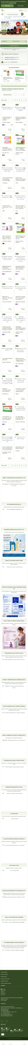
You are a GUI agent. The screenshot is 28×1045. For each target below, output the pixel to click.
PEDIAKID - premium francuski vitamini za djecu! (14, 679)
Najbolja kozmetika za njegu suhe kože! (14, 868)
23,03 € (23, 341)
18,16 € (10, 218)
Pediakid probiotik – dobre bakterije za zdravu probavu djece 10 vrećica (20, 268)
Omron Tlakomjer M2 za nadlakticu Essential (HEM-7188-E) (7, 179)
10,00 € (23, 371)
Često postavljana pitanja (6, 983)
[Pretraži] (22, 14)
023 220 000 (14, 62)
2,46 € (10, 130)
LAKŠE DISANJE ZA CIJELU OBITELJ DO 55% (14, 653)
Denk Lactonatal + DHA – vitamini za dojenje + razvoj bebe (6, 237)
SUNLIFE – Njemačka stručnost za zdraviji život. (14, 735)
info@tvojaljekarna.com (8, 1014)
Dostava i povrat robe (5, 978)
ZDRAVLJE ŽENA (15, 41)
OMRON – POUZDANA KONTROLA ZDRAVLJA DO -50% (14, 477)
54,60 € (10, 188)
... (23, 100)
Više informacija (12, 2)
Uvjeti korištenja (4, 972)
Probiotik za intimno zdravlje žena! (14, 560)
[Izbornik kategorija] (2, 14)
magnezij (10, 16)
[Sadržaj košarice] (4, 129)
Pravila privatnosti (4, 974)
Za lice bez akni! (14, 813)
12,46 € (23, 279)
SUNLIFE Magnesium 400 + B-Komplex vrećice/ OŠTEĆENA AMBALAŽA (21, 149)
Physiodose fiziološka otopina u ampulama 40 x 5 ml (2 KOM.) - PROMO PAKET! (7, 149)
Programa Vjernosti (8, 48)
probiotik (8, 18)
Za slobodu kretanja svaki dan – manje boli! (14, 838)
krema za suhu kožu (17, 16)
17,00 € (23, 309)
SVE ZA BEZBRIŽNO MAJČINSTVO (14, 504)
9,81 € (10, 279)
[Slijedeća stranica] (25, 100)
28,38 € (10, 458)
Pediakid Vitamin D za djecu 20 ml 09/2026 (7, 118)
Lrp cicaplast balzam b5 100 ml (7, 359)
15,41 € (10, 248)
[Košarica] (25, 10)
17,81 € (23, 188)
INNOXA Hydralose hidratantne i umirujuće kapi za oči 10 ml (6, 268)
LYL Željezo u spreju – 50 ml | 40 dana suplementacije (21, 390)
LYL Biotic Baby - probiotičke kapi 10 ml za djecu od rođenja (20, 418)
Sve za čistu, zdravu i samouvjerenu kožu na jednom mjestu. (14, 816)
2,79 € (10, 309)
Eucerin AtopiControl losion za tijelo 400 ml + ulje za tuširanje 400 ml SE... (7, 448)
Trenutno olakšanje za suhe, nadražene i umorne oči (14, 588)
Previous (1, 29)
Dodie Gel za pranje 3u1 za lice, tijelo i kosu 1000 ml (20, 298)
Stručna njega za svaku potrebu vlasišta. (14, 760)
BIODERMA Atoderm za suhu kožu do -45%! (14, 529)
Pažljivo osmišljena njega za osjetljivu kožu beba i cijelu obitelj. (14, 919)
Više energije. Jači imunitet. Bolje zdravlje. (14, 737)
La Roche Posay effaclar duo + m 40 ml (7, 207)
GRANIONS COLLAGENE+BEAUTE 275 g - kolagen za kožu (21, 328)
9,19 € (10, 160)
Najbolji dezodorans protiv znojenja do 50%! (14, 890)
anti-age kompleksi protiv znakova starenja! (14, 706)
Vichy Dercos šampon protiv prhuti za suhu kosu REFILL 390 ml (21, 179)
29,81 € (10, 399)
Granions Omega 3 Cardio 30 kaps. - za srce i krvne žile (21, 207)
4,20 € (23, 130)
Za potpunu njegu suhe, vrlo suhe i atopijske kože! (14, 532)
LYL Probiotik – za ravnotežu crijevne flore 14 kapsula (7, 418)
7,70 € (23, 248)
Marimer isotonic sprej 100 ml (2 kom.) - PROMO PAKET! (21, 360)
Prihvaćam (7, 5)
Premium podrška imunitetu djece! (14, 787)
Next (26, 29)
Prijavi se (21, 10)
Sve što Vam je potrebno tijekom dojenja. (14, 620)
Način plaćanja (4, 976)
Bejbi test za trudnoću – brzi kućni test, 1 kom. (7, 298)
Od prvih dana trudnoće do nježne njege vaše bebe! (14, 507)
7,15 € (23, 160)
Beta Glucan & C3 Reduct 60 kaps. (20, 447)
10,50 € (23, 429)
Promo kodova (16, 48)
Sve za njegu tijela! (14, 865)
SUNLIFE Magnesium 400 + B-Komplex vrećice (21, 237)
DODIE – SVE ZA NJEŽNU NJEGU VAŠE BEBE (14, 917)
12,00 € (23, 218)
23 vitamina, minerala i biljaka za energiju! (14, 942)
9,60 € (10, 429)
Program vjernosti (4, 981)
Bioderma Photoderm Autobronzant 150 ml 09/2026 (21, 118)
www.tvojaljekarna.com (7, 1015)
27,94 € (23, 458)
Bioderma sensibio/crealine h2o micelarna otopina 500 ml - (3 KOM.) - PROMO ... (7, 390)
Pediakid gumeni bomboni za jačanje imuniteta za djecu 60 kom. (7, 328)
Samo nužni (21, 5)
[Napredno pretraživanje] (25, 14)
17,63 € (10, 371)
